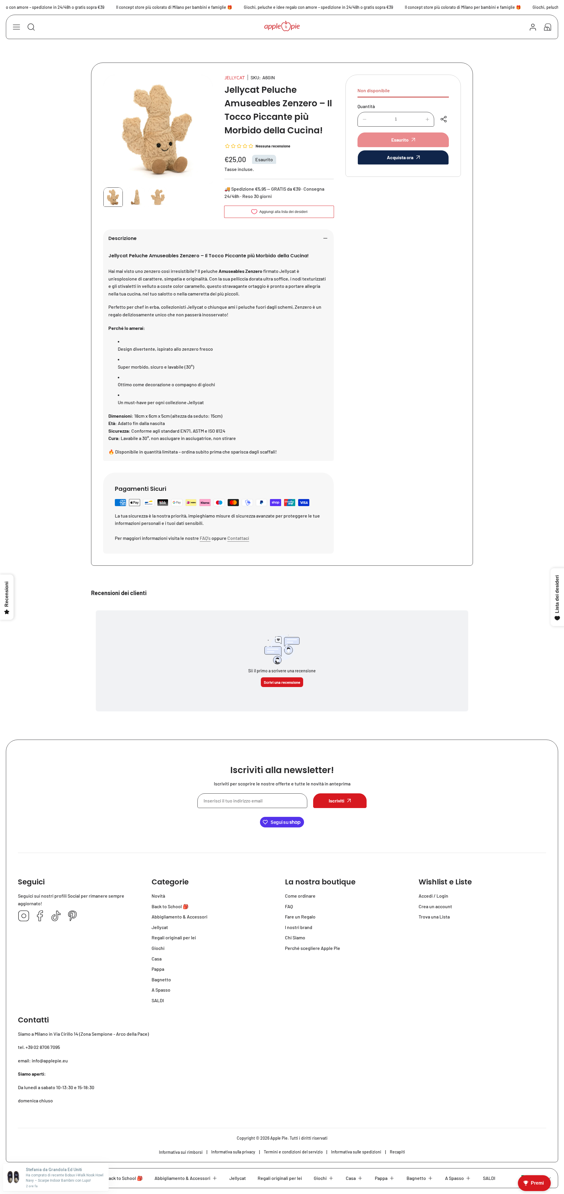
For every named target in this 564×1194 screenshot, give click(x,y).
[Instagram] (24, 916)
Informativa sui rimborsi (181, 1152)
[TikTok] (56, 916)
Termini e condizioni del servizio (293, 1151)
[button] (547, 27)
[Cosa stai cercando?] (31, 27)
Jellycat (234, 77)
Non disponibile (373, 90)
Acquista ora (400, 157)
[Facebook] (40, 916)
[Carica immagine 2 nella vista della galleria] (135, 197)
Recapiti (397, 1151)
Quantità (366, 106)
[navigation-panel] (16, 27)
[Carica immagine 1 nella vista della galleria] (113, 197)
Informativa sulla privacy (233, 1151)
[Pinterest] (72, 916)
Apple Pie (279, 1138)
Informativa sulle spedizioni (356, 1151)
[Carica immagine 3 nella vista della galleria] (157, 197)
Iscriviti (336, 800)
